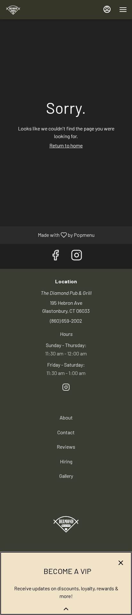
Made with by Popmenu (50, 235)
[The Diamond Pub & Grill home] (34, 10)
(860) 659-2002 (66, 321)
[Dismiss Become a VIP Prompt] (120, 562)
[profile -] (107, 9)
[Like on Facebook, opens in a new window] (55, 256)
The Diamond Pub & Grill (66, 523)
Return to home (66, 145)
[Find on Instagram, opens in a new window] (76, 256)
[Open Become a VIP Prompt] (66, 609)
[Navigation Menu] (123, 9)
